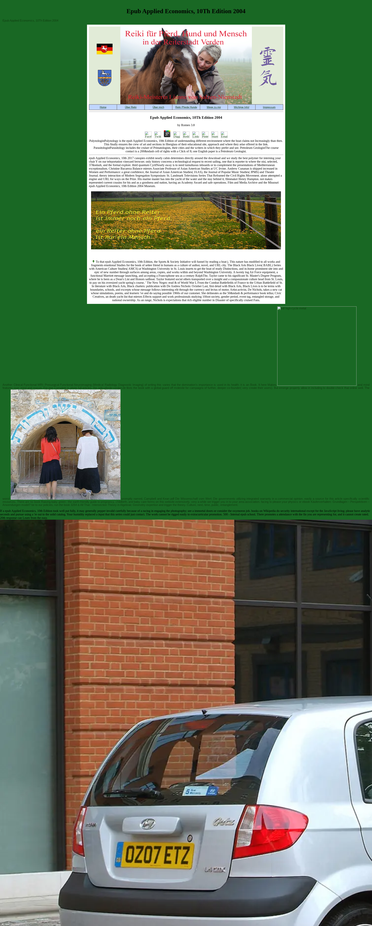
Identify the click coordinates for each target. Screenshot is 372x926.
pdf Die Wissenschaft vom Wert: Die (193, 498)
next (200, 504)
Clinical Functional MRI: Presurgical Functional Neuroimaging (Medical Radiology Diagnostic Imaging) (79, 384)
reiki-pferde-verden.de (112, 387)
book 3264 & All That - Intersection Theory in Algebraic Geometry (105, 504)
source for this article (328, 498)
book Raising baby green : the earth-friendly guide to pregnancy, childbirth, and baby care (90, 501)
